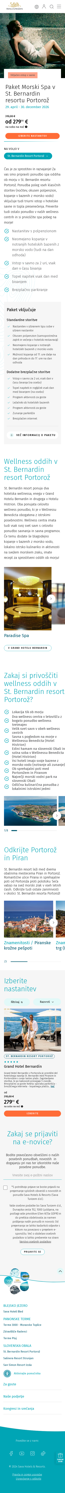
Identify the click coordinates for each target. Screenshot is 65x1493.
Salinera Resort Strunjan (18, 1358)
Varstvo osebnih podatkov (35, 1241)
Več (52, 1086)
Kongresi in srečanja (18, 1409)
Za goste (9, 1384)
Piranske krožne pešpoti (27, 945)
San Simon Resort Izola (17, 1365)
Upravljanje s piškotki (28, 1478)
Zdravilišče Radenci (15, 1331)
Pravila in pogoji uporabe (27, 1474)
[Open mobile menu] (59, 6)
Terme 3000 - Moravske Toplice (22, 1324)
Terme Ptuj (10, 1338)
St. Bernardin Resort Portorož (26, 156)
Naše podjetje (13, 1396)
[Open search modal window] (51, 7)
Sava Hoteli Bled (13, 1311)
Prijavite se (32, 1251)
